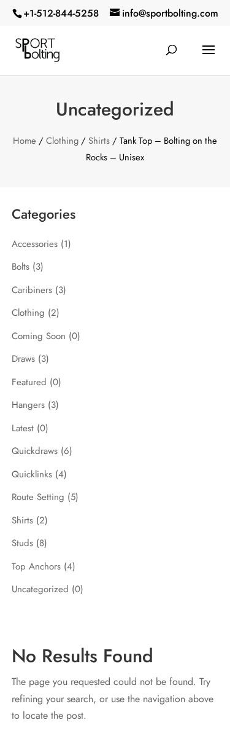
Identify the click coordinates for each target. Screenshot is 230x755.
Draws (23, 359)
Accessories (35, 244)
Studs (22, 543)
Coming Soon (39, 336)
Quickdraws (35, 451)
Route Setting (38, 497)
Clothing (62, 140)
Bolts (20, 266)
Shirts (99, 140)
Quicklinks (32, 474)
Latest (23, 428)
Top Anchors (36, 566)
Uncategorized (40, 589)
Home (24, 140)
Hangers (28, 405)
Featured (29, 382)
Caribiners (32, 290)
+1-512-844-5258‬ (61, 13)
